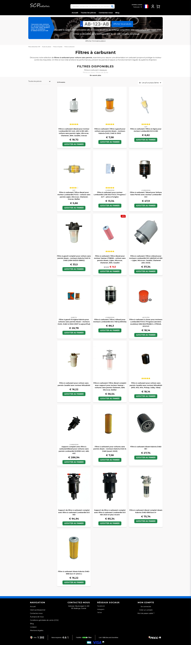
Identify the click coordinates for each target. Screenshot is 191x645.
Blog (117, 13)
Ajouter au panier (74, 144)
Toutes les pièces (88, 13)
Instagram (100, 609)
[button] (112, 6)
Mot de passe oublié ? (146, 613)
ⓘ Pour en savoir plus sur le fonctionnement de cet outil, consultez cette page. (106, 34)
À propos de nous (37, 617)
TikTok (99, 612)
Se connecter (146, 607)
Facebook (101, 606)
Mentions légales (36, 630)
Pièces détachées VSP (34, 46)
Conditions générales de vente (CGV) (44, 620)
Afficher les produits (122, 24)
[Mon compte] (153, 6)
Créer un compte (146, 610)
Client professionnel (37, 610)
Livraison (33, 627)
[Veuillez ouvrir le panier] (158, 6)
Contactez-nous (106, 13)
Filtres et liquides (57, 46)
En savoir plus (95, 75)
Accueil (75, 13)
